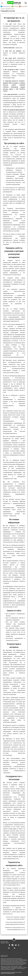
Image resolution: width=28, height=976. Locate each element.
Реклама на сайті (4, 941)
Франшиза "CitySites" (5, 942)
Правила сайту (15, 972)
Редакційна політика (10, 973)
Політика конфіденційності (6, 972)
